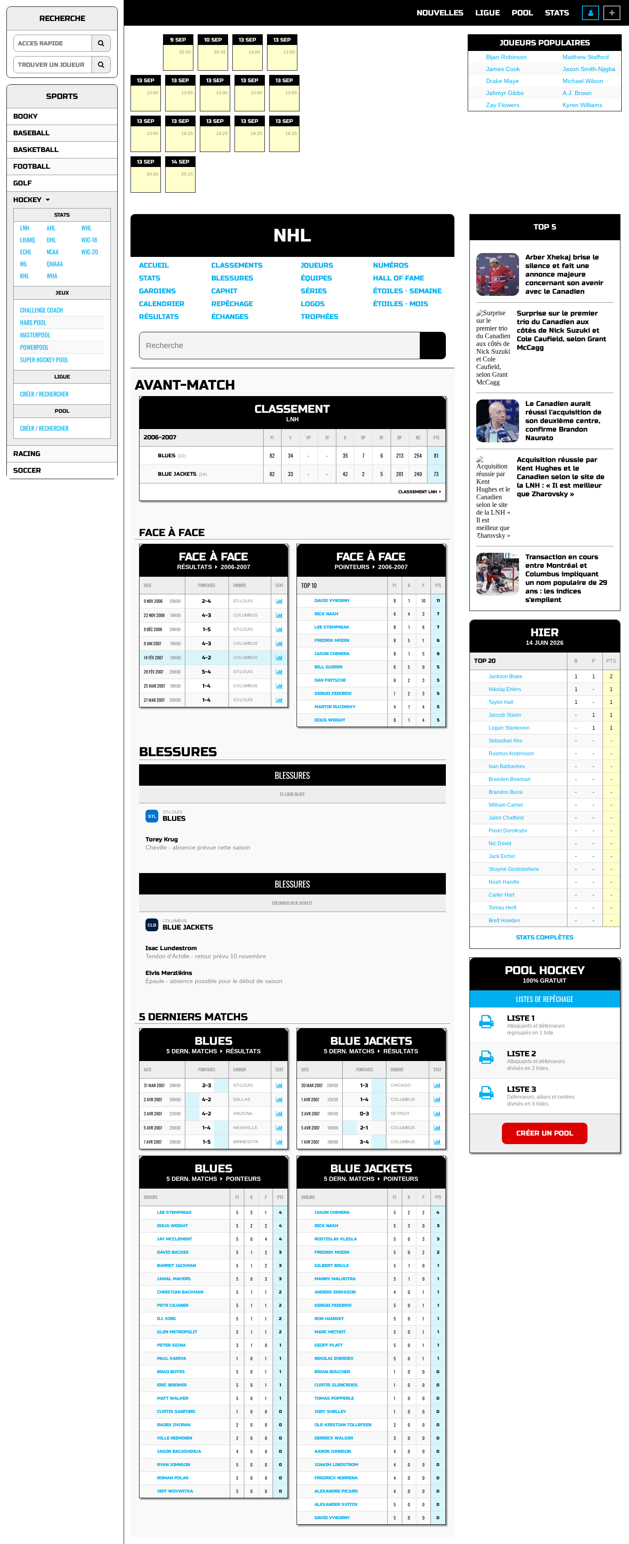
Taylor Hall (501, 702)
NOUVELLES (440, 13)
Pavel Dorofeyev (508, 831)
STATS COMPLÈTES (544, 937)
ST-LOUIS (172, 812)
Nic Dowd (500, 844)
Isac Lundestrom (171, 948)
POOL (522, 13)
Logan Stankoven (509, 728)
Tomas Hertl (502, 908)
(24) (203, 474)
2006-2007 (160, 437)
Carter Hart (501, 895)
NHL (292, 236)
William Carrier (506, 805)
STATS (557, 13)
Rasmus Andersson (511, 754)
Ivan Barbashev (507, 766)
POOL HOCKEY (544, 970)
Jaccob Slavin (505, 715)
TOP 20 (484, 661)
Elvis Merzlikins (168, 973)
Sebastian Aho (505, 741)
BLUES (166, 456)
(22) (182, 455)
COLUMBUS (175, 920)
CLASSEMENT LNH (418, 492)
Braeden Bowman (510, 779)
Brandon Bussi (506, 792)
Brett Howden (504, 921)
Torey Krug (161, 839)
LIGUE (487, 13)
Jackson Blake (505, 677)
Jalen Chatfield (506, 818)
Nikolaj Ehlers (505, 689)
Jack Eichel (502, 856)
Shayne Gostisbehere (514, 869)
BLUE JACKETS (177, 474)
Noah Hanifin (504, 882)
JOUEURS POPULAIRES (545, 43)
